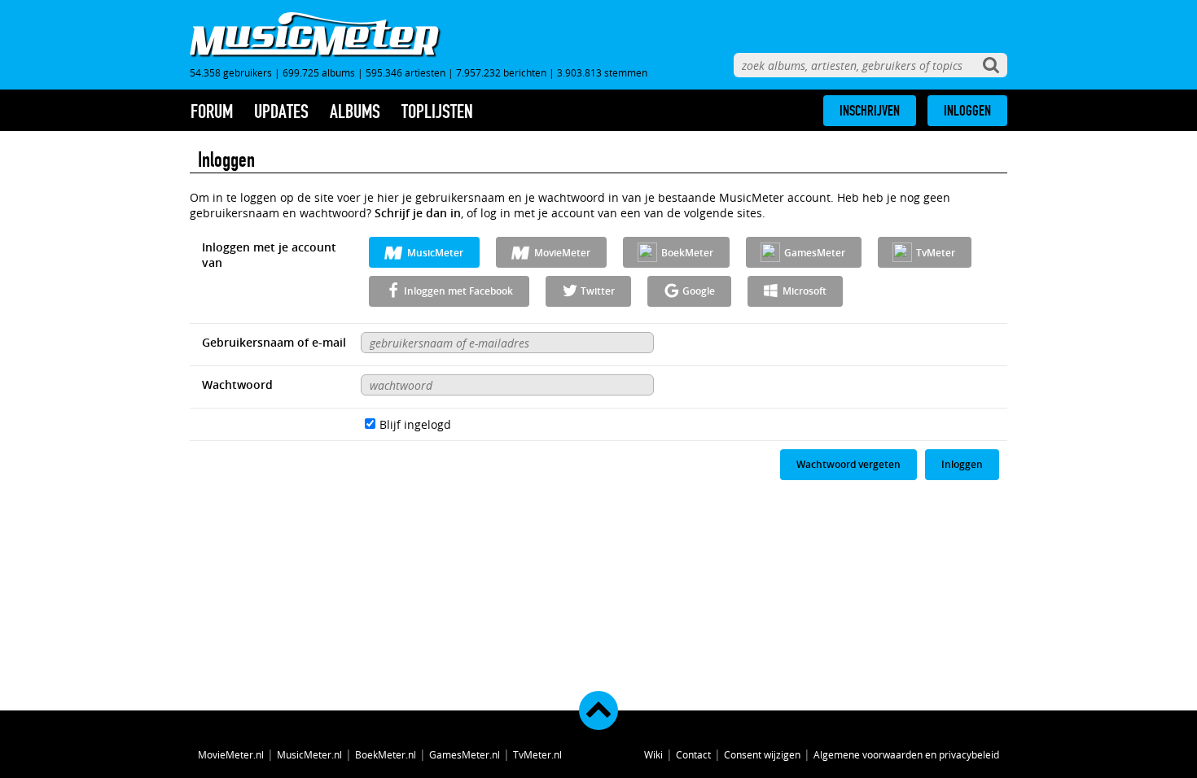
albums (355, 111)
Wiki (653, 754)
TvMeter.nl (537, 754)
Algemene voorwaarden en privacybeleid (906, 754)
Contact (693, 754)
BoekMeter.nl (385, 754)
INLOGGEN (967, 111)
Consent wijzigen (762, 754)
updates (281, 111)
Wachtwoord (237, 384)
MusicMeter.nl (309, 754)
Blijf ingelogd (415, 424)
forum (212, 111)
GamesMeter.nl (464, 754)
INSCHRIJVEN (870, 111)
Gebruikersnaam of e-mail (274, 342)
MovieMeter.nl (231, 754)
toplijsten (437, 111)
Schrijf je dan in (418, 213)
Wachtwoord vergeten (848, 464)
